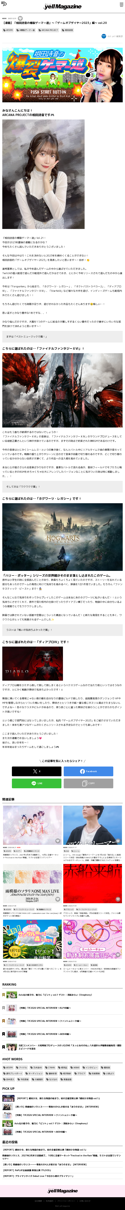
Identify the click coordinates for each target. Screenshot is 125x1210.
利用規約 (49, 1201)
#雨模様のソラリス (32, 851)
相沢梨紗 (67, 1073)
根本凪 (64, 1067)
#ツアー (18, 851)
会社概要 (38, 1201)
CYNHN (51, 1067)
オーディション (35, 1073)
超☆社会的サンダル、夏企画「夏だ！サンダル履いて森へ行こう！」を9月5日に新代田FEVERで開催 (32, 970)
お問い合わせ (84, 1201)
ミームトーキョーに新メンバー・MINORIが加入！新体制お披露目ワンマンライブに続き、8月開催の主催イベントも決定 (92, 970)
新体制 (95, 965)
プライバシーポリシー (66, 1201)
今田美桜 (25, 1079)
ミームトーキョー (82, 965)
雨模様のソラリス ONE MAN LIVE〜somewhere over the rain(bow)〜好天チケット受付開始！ (32, 914)
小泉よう (110, 1073)
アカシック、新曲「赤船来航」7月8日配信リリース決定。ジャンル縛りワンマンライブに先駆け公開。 (91, 914)
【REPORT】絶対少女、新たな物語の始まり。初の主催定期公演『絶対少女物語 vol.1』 (44, 1149)
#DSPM (9, 30)
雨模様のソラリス (45, 909)
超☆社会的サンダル (36, 965)
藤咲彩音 (53, 1073)
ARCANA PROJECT (50, 30)
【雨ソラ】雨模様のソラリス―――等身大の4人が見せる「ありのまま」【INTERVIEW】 (45, 1164)
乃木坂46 (37, 1067)
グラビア (81, 1073)
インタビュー (92, 1067)
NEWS (4, 18)
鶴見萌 (107, 1067)
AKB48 (76, 1067)
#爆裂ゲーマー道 (27, 30)
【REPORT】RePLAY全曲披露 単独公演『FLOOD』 (27, 1170)
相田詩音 (69, 30)
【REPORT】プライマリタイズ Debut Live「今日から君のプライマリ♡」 (38, 1176)
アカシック (70, 909)
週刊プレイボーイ (14, 1073)
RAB (67, 851)
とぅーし (76, 851)
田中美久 (10, 1079)
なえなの (53, 1079)
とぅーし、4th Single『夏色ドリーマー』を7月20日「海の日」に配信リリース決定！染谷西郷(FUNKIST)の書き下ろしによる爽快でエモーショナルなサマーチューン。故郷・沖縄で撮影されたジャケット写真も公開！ (92, 857)
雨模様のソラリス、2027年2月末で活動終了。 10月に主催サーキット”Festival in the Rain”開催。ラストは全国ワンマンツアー (31, 856)
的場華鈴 (96, 1073)
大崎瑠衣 (39, 1079)
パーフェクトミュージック (25, 909)
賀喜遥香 (67, 1079)
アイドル (23, 1067)
